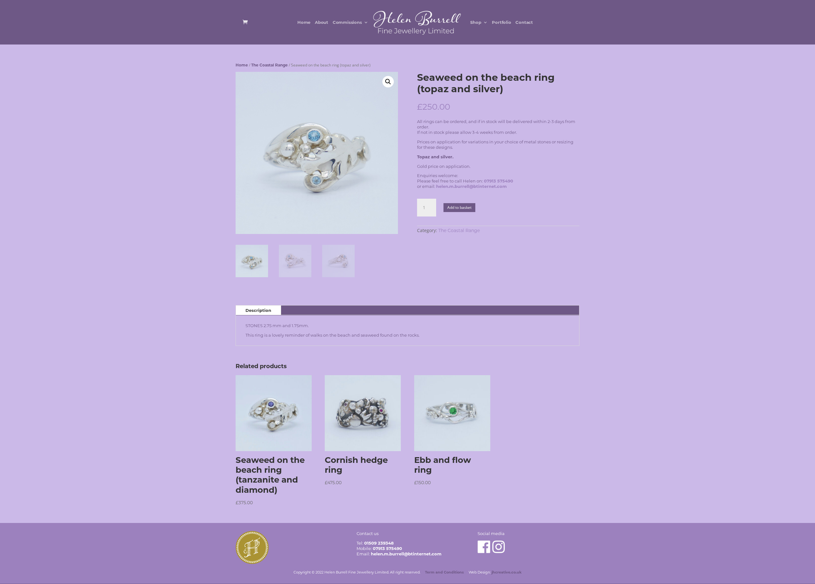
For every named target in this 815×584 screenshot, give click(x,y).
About (321, 22)
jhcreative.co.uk (506, 572)
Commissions (347, 22)
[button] (388, 81)
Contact (524, 22)
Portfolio (501, 22)
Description (258, 310)
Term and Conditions (444, 572)
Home (303, 22)
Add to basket (459, 207)
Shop (475, 22)
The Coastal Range (269, 65)
